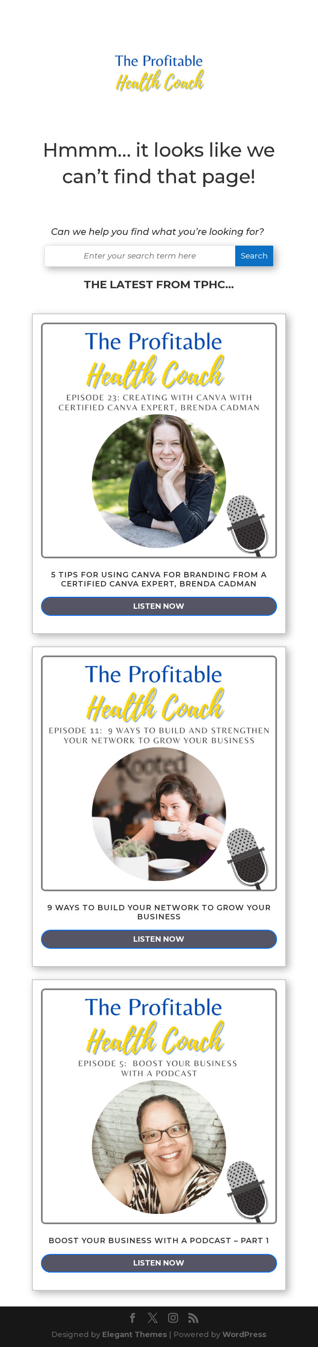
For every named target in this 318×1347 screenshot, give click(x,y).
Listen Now (158, 606)
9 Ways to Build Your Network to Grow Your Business (159, 912)
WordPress (244, 1334)
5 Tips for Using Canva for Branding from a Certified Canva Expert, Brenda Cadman (159, 579)
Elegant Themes (134, 1334)
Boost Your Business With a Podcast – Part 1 (158, 1240)
